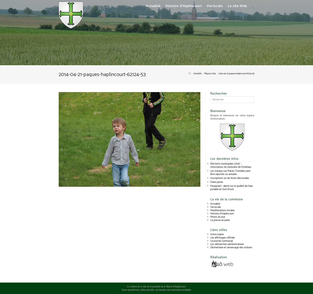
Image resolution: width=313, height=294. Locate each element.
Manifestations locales (222, 210)
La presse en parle (220, 220)
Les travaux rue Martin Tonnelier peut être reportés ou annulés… (230, 172)
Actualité (215, 204)
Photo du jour (217, 217)
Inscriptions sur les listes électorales (229, 178)
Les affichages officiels (222, 237)
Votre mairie (217, 234)
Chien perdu (216, 182)
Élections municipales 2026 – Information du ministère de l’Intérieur (230, 165)
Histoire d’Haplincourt (222, 213)
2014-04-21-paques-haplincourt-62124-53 (236, 73)
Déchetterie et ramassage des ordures (231, 247)
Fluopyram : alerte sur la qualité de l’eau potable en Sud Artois (231, 187)
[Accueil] (189, 73)
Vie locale (215, 207)
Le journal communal (221, 241)
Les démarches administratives (227, 244)
